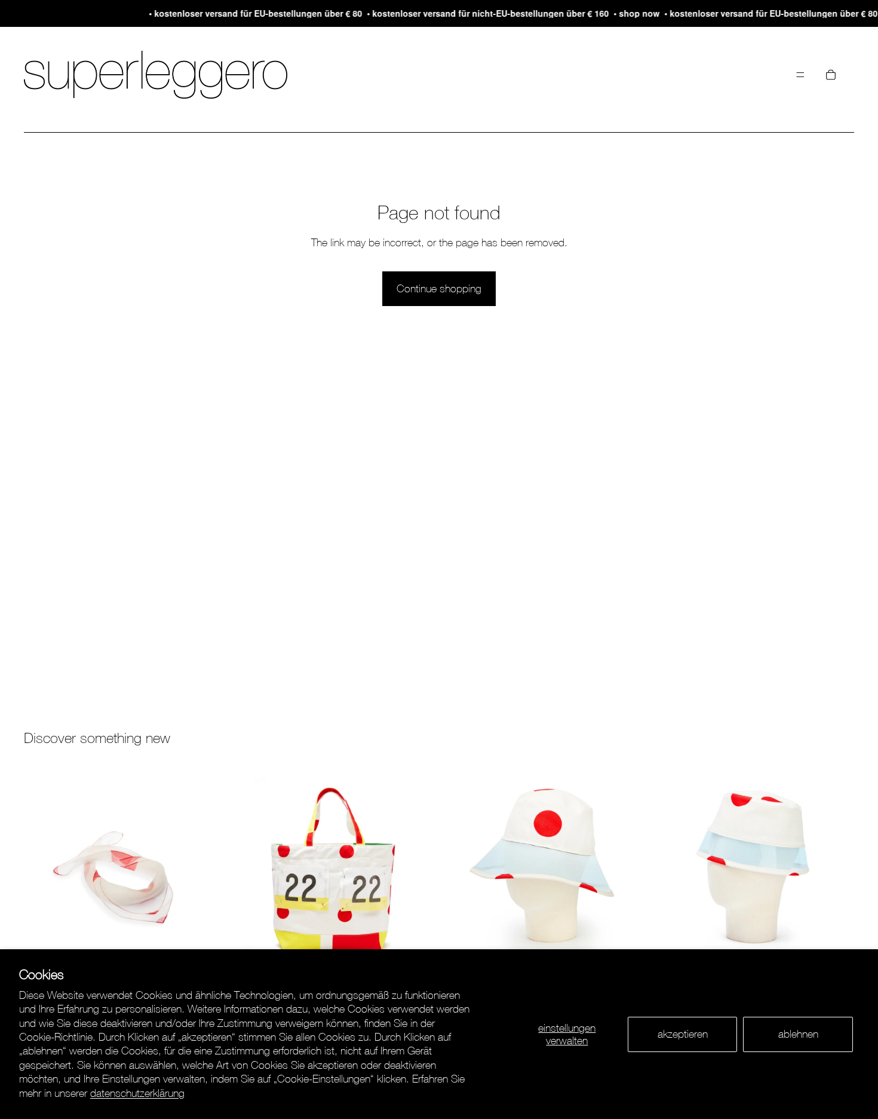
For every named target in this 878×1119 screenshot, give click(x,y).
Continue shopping (439, 288)
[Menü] (800, 74)
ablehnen (798, 1034)
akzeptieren (683, 1034)
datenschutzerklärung (137, 1093)
